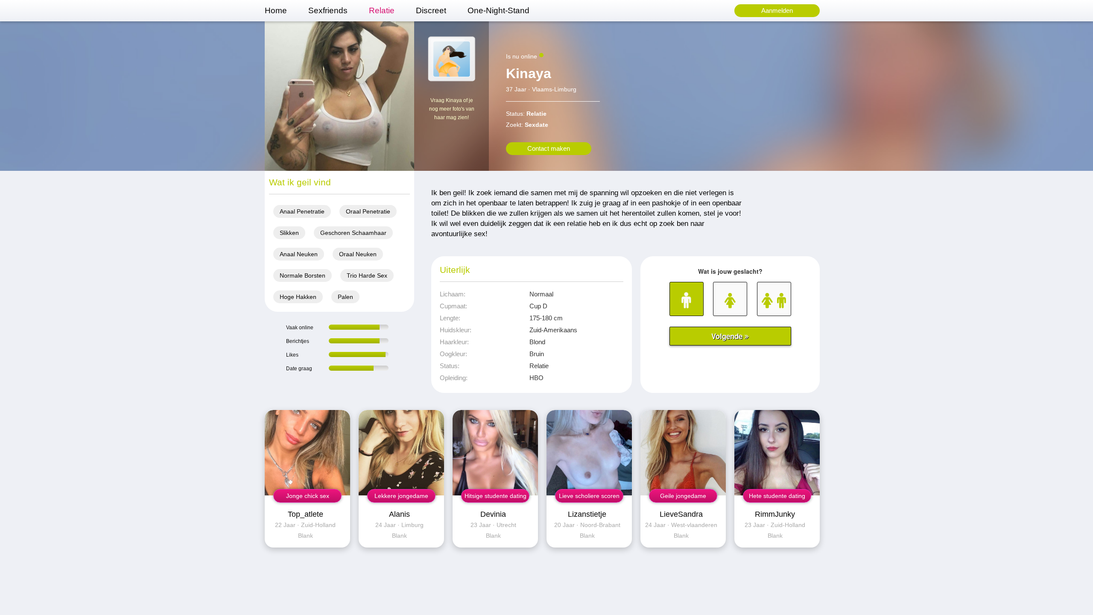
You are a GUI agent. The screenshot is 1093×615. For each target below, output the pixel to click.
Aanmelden (777, 10)
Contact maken (548, 148)
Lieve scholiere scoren (589, 495)
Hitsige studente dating (495, 495)
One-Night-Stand (498, 10)
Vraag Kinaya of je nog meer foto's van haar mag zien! (451, 108)
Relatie (382, 10)
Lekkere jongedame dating (401, 497)
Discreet (431, 10)
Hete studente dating (777, 495)
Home (276, 10)
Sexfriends (328, 10)
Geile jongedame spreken (683, 497)
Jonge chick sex (307, 495)
